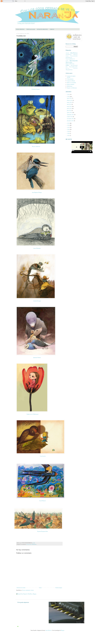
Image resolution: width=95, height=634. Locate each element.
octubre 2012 (70, 116)
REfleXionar (69, 86)
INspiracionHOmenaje (70, 63)
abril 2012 (69, 104)
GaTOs (67, 60)
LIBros (67, 65)
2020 (68, 133)
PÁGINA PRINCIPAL (20, 29)
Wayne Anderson (36, 146)
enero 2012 (69, 98)
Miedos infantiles (70, 84)
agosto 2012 (69, 112)
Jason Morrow (48, 630)
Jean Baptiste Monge (37, 192)
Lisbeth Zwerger (37, 301)
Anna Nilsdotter (37, 248)
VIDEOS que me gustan (30, 29)
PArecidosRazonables (73, 66)
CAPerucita (75, 54)
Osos (67, 66)
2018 (68, 131)
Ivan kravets (43, 456)
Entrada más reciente (21, 587)
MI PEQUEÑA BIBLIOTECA (42, 29)
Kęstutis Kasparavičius (42, 531)
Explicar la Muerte (71, 80)
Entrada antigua (58, 587)
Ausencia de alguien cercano (71, 76)
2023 (68, 135)
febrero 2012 (70, 100)
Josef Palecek (42, 500)
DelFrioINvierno (69, 57)
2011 (68, 94)
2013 (68, 123)
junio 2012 (69, 108)
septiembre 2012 (70, 114)
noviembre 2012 (70, 118)
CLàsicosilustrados (74, 56)
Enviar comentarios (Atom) (28, 590)
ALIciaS (67, 53)
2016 (68, 129)
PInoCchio (67, 68)
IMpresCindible (69, 62)
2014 (68, 125)
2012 (68, 96)
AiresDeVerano (68, 54)
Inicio (40, 587)
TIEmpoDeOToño (69, 69)
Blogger (62, 630)
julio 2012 (69, 110)
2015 (68, 127)
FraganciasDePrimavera (70, 58)
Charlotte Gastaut (36, 89)
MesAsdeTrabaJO (74, 65)
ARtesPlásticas (74, 53)
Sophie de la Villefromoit (32, 414)
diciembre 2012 (70, 120)
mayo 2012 (69, 106)
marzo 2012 (69, 102)
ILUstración (29, 544)
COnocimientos (70, 79)
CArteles (67, 55)
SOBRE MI (52, 29)
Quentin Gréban (37, 357)
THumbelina (34, 544)
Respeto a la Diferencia (72, 88)
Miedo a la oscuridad (71, 82)
